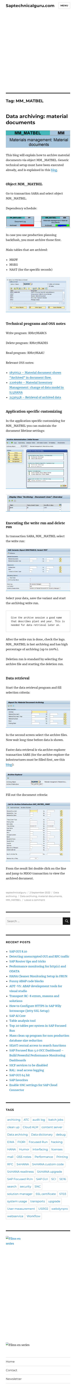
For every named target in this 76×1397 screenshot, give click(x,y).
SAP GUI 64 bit (19, 1075)
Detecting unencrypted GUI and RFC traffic (39, 956)
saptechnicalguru (16, 892)
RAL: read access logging (26, 1070)
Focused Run (38, 1142)
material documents (50, 896)
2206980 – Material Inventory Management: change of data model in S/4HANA (36, 387)
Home (10, 1361)
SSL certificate (46, 1194)
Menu (64, 5)
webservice (15, 1216)
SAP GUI (42, 1179)
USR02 (43, 1208)
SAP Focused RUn (20, 1179)
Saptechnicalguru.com (30, 5)
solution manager (19, 1194)
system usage (17, 1201)
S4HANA (23, 1164)
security (25, 1186)
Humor (24, 1149)
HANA (11, 1149)
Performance (44, 1157)
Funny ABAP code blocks (26, 981)
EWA (10, 1142)
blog (54, 170)
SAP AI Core (17, 1016)
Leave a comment (34, 899)
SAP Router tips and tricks (27, 961)
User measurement (21, 1208)
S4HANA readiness (20, 1171)
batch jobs (55, 1119)
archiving (13, 1119)
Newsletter (14, 1379)
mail (10, 1157)
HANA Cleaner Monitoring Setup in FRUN (38, 976)
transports (37, 1201)
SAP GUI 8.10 (18, 951)
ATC (26, 1119)
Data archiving (28, 896)
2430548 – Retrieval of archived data (35, 397)
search (12, 1186)
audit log (39, 1119)
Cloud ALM (30, 1127)
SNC (38, 1186)
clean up (13, 1127)
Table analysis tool (22, 1020)
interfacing (40, 1149)
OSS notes (24, 1157)
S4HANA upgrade (49, 1171)
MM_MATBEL (13, 899)
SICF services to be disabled (28, 1065)
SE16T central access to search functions (37, 1045)
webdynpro (59, 1208)
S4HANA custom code (48, 1164)
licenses (57, 1149)
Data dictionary (42, 1134)
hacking (57, 1142)
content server (52, 1127)
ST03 (62, 1194)
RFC (10, 1164)
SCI (53, 1179)
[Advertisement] (38, 53)
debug (61, 1134)
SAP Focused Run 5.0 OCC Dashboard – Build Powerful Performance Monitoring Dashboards (37, 1055)
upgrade (54, 1201)
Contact (11, 1370)
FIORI (21, 1142)
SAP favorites (18, 1080)
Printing (62, 1157)
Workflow (33, 1216)
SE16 (62, 1179)
